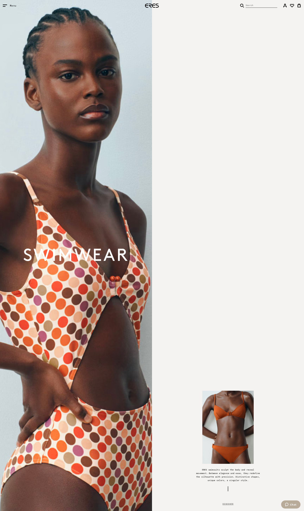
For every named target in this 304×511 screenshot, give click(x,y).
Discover (228, 504)
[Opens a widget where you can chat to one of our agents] (290, 504)
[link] (285, 6)
